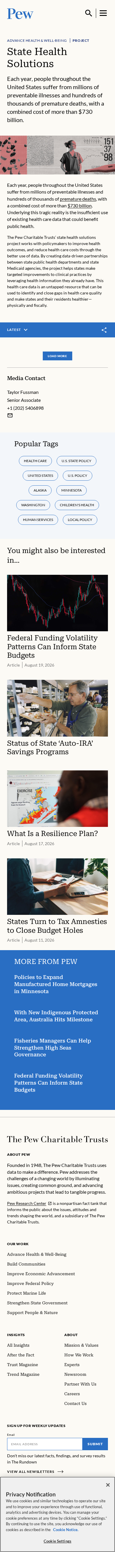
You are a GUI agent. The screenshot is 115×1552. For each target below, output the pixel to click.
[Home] (57, 1139)
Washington (33, 505)
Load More (57, 356)
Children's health (77, 505)
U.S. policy (77, 475)
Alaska (40, 490)
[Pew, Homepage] (20, 13)
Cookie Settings (57, 1541)
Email (11, 1434)
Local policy (80, 519)
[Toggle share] (104, 330)
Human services (38, 519)
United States (40, 475)
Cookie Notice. (65, 1529)
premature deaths (78, 199)
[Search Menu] (88, 13)
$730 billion (80, 205)
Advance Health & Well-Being (37, 40)
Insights (16, 1335)
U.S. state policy (76, 461)
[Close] (107, 1484)
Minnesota (71, 490)
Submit (95, 1444)
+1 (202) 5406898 (25, 408)
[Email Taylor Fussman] (10, 415)
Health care (35, 461)
